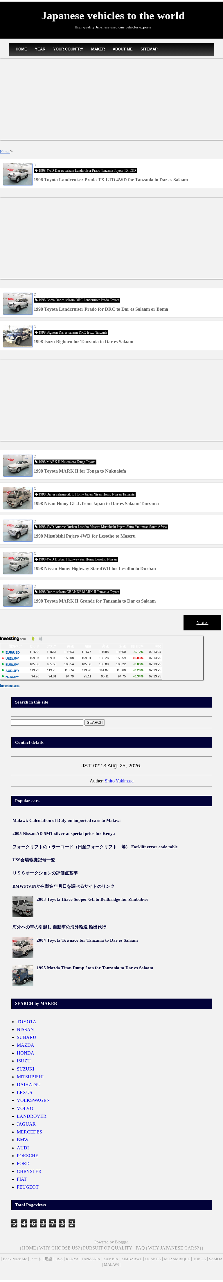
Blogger (121, 1242)
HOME (21, 49)
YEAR (40, 49)
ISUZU (24, 1060)
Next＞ (202, 623)
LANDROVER (31, 1116)
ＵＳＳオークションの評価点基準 (45, 873)
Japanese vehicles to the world (113, 15)
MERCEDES (29, 1131)
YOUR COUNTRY (68, 49)
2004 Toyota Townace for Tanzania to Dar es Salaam (87, 940)
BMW (22, 1139)
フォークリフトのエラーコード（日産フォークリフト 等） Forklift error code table (95, 847)
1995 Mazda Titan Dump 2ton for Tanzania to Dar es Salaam (95, 967)
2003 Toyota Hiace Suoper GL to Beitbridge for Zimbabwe (92, 899)
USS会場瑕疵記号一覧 (33, 860)
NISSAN (25, 1029)
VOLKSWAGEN (33, 1100)
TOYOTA (26, 1021)
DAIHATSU (29, 1084)
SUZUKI (25, 1068)
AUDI (23, 1147)
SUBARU (26, 1037)
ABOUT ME (123, 49)
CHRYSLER (29, 1171)
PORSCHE (27, 1155)
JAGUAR (26, 1124)
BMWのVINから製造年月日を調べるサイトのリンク (63, 886)
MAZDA (25, 1045)
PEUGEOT (28, 1187)
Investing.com (9, 685)
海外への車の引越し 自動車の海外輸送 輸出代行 (59, 927)
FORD (23, 1163)
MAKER (98, 49)
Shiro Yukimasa (119, 780)
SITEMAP (149, 49)
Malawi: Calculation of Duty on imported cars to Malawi (66, 820)
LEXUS (24, 1092)
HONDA (25, 1052)
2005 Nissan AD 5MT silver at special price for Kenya (63, 833)
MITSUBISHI (30, 1076)
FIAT (22, 1179)
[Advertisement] (111, 99)
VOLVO (25, 1108)
